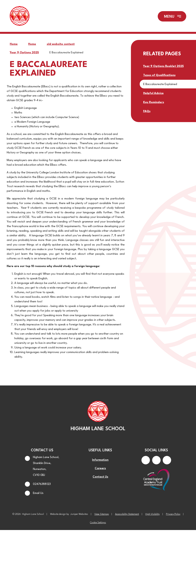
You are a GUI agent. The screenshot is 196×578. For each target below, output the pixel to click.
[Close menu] (172, 16)
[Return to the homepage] (19, 16)
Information (100, 460)
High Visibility (152, 514)
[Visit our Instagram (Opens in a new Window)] (156, 460)
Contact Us (100, 476)
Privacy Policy (173, 514)
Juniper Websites (79, 514)
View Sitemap (101, 514)
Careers (100, 468)
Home (14, 44)
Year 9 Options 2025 (24, 52)
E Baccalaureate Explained (66, 52)
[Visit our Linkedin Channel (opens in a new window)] (167, 460)
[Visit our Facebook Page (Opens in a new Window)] (145, 460)
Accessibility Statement (127, 514)
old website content (61, 44)
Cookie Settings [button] (98, 522)
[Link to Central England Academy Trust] (156, 480)
